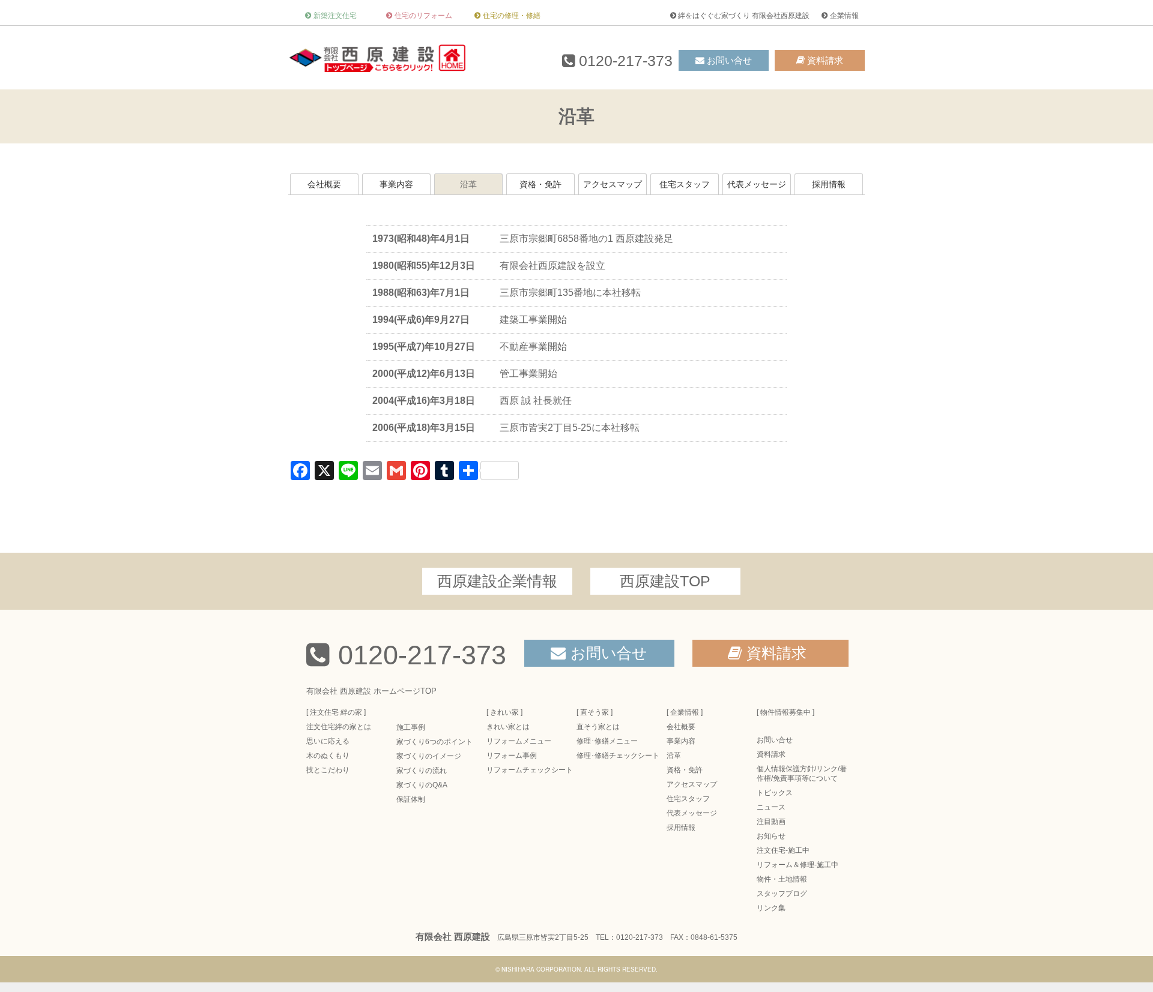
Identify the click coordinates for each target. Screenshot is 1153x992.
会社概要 (324, 184)
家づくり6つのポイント (434, 742)
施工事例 (410, 727)
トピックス (775, 793)
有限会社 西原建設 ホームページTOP (371, 691)
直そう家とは (598, 727)
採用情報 (829, 184)
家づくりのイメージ (428, 756)
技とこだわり (328, 770)
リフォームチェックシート (529, 770)
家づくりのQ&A (421, 785)
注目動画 (771, 821)
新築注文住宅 (335, 15)
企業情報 (844, 15)
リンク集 (771, 908)
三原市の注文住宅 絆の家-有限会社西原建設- (378, 57)
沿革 (468, 184)
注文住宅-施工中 (783, 850)
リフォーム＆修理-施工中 (797, 865)
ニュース (771, 807)
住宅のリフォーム (423, 15)
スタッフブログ (782, 893)
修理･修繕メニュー (607, 741)
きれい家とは (508, 727)
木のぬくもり (328, 755)
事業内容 (396, 184)
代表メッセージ (756, 184)
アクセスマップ (612, 184)
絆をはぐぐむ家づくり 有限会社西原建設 (744, 15)
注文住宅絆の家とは (338, 727)
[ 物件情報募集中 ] (785, 712)
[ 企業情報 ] (685, 712)
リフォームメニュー (518, 741)
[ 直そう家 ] (594, 712)
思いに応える (328, 741)
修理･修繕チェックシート (617, 755)
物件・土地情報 (782, 879)
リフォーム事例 (511, 755)
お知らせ (771, 836)
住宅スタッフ (684, 184)
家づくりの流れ (421, 770)
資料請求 (825, 60)
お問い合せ (729, 60)
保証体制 (410, 799)
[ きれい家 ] (504, 712)
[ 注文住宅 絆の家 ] (336, 712)
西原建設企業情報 (497, 581)
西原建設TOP (665, 581)
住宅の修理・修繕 (511, 15)
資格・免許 (540, 184)
